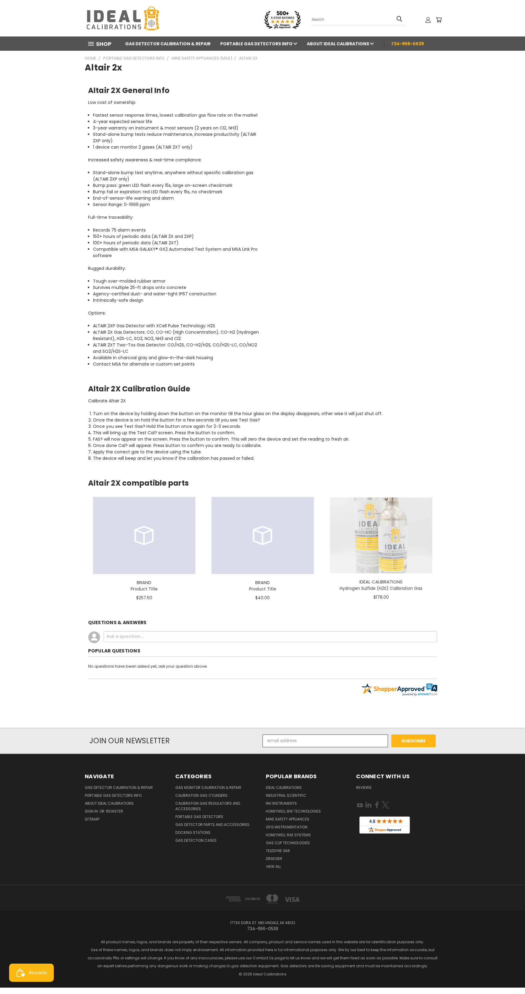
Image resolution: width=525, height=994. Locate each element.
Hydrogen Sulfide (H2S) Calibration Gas (381, 588)
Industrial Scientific (286, 795)
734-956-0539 (407, 44)
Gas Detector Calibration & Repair (168, 44)
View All (273, 866)
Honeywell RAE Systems (288, 835)
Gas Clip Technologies (288, 842)
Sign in (92, 811)
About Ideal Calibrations (338, 44)
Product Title (144, 589)
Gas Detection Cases (196, 840)
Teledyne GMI (278, 850)
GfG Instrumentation (286, 827)
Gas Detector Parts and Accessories (212, 824)
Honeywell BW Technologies (293, 811)
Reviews (364, 787)
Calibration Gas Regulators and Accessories (207, 806)
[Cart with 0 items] (439, 20)
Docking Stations (193, 832)
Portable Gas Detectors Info (256, 44)
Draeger (274, 858)
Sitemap (92, 819)
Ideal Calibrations (284, 787)
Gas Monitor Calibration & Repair (208, 787)
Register (114, 811)
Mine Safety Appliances (287, 819)
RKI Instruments (281, 803)
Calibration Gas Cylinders (201, 795)
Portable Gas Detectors (199, 816)
